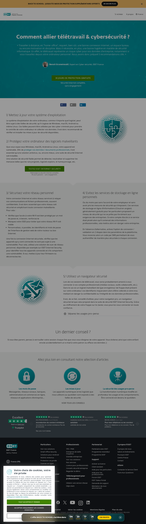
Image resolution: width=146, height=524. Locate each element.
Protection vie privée (48, 460)
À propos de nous (124, 449)
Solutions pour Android (49, 455)
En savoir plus (110, 4)
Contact (120, 460)
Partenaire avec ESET (100, 449)
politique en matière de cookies (17, 497)
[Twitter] (65, 503)
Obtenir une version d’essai (76, 483)
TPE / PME (70, 449)
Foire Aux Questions (125, 472)
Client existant (97, 467)
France (140, 14)
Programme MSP (98, 455)
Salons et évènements (126, 452)
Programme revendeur (101, 452)
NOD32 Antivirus (47, 457)
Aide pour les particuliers (101, 469)
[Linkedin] (88, 503)
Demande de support (100, 483)
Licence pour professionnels (77, 465)
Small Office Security (48, 452)
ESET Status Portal (99, 480)
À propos (129, 14)
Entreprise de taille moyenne (73, 453)
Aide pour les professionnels (97, 473)
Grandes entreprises (74, 456)
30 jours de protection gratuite (73, 78)
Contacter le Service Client (127, 469)
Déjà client (70, 486)
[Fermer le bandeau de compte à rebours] (120, 517)
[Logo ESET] (12, 446)
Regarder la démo (73, 471)
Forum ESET (96, 477)
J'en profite (104, 517)
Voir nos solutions (47, 449)
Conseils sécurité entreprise (77, 468)
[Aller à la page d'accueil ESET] (13, 14)
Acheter (120, 14)
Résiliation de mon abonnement (99, 487)
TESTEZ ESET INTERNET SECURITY (45, 168)
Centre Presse (122, 457)
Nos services (71, 462)
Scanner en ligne (46, 463)
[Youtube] (72, 503)
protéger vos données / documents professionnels (47, 149)
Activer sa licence (98, 464)
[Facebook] (58, 503)
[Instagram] (80, 503)
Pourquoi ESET (123, 455)
